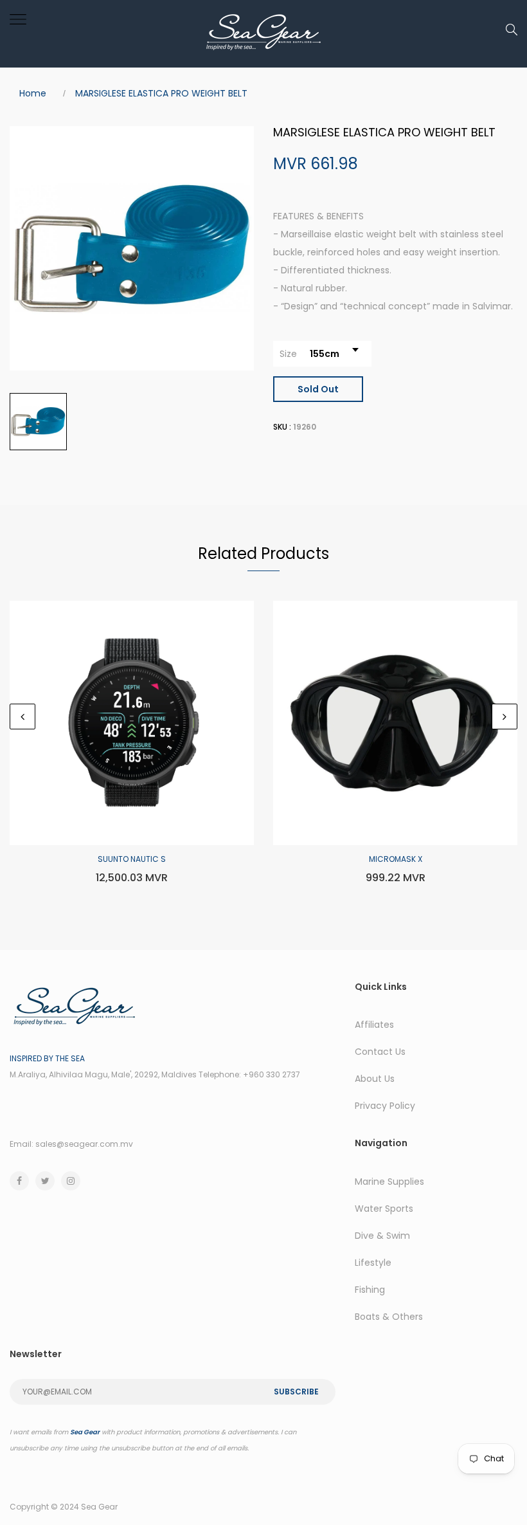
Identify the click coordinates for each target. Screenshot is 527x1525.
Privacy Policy (385, 1105)
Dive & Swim (382, 1235)
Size (288, 353)
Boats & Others (389, 1316)
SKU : (282, 426)
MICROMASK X (395, 859)
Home (32, 93)
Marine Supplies (389, 1181)
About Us (375, 1078)
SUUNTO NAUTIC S (132, 859)
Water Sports (384, 1208)
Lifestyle (373, 1262)
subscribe (296, 1391)
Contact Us (380, 1051)
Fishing (370, 1289)
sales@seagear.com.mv (84, 1143)
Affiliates (374, 1024)
